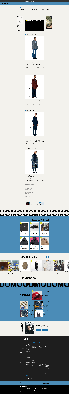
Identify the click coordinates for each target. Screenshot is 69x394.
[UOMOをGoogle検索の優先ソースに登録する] (19, 30)
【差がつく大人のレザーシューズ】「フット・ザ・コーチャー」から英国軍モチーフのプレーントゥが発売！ (34, 233)
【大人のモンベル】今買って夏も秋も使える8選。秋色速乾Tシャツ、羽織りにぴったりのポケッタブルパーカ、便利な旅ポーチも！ (34, 248)
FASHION (27, 271)
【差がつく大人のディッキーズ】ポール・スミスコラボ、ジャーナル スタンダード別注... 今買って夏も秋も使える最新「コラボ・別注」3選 (24, 234)
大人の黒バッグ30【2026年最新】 (45, 313)
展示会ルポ (30, 312)
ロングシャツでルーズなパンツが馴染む (20, 19)
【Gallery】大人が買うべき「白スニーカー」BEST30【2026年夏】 (31, 305)
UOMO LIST (16, 271)
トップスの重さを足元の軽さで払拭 (20, 22)
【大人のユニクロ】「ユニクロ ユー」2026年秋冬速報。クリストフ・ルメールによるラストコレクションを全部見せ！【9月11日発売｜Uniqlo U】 (45, 296)
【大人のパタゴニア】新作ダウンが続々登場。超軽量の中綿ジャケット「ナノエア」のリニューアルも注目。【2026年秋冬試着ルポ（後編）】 (45, 305)
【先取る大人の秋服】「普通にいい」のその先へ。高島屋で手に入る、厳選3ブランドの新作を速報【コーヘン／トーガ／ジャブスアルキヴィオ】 (45, 234)
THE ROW (44, 314)
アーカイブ (19, 7)
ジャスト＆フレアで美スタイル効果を (20, 17)
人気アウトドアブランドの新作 (33, 246)
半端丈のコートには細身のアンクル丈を (20, 21)
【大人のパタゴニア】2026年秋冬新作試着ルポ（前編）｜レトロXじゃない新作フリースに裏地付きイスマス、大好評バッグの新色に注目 (31, 314)
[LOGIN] (66, 3)
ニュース (21, 246)
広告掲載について (21, 391)
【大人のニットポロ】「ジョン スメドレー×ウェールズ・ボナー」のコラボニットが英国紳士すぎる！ (45, 248)
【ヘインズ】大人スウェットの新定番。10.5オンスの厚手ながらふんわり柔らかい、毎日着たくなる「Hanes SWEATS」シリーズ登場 (24, 248)
